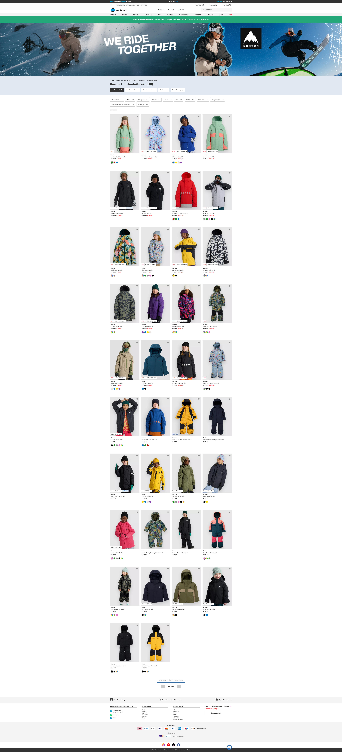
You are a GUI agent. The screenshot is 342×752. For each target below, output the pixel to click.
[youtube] (168, 744)
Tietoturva (166, 749)
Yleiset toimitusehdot (156, 749)
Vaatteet (113, 14)
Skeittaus (148, 14)
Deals (221, 14)
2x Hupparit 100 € (170, 19)
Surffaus (170, 14)
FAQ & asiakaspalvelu (132, 5)
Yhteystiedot (176, 711)
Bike (159, 14)
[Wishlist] (138, 115)
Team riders (145, 714)
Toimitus (175, 714)
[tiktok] (173, 744)
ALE (230, 14)
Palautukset (176, 716)
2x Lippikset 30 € (204, 19)
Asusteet (136, 14)
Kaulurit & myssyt (177, 90)
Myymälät (144, 711)
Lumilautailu (184, 14)
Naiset (171, 9)
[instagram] (163, 744)
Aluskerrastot (164, 90)
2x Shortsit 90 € (181, 19)
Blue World (143, 5)
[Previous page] (163, 686)
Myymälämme (120, 5)
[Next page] (179, 686)
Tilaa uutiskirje (215, 713)
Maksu (174, 713)
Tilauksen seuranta (178, 719)
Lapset (181, 9)
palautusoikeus (224, 1)
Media (143, 717)
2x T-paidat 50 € (191, 19)
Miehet (161, 9)
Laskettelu (198, 14)
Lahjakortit (175, 717)
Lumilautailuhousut (132, 90)
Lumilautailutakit (152, 80)
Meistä (143, 709)
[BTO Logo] (130, 9)
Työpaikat (144, 713)
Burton (118, 80)
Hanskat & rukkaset (149, 90)
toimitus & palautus (120, 1)
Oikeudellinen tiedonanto (178, 749)
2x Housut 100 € (159, 19)
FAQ (174, 709)
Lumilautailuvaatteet (138, 80)
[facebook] (178, 744)
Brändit (210, 14)
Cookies (189, 749)
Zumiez (143, 719)
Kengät (124, 14)
